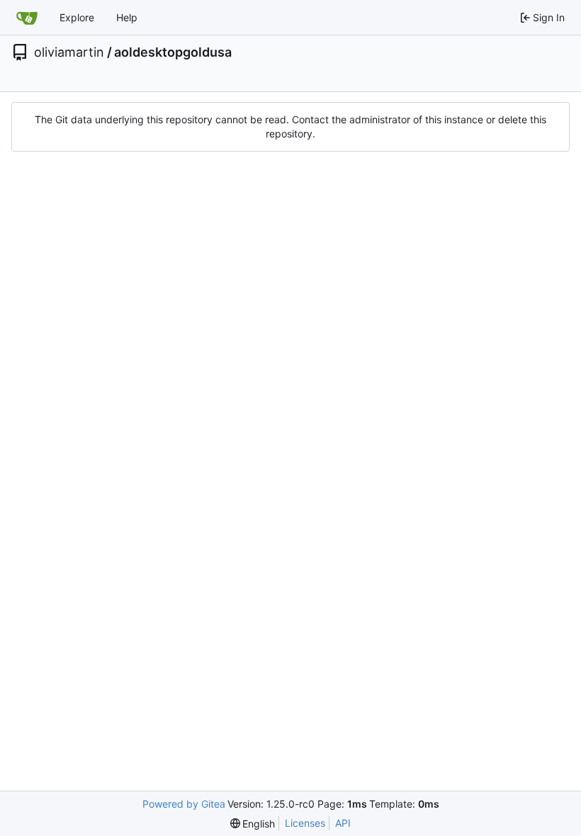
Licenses (305, 823)
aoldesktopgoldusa (173, 52)
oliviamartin (69, 52)
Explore (77, 17)
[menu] (253, 824)
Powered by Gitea (183, 804)
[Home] (27, 17)
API (343, 823)
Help (126, 17)
